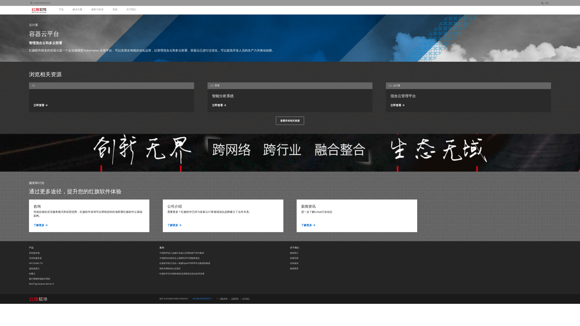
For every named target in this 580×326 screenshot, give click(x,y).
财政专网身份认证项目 (170, 269)
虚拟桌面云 (34, 269)
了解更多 (39, 225)
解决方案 (77, 9)
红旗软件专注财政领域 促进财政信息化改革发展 (182, 274)
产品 (61, 9)
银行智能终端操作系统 (39, 279)
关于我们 (131, 9)
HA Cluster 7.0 (36, 263)
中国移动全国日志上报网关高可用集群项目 (180, 258)
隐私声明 (223, 299)
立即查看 (39, 105)
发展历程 (294, 258)
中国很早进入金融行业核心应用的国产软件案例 (182, 253)
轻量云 (32, 274)
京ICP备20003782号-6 (202, 299)
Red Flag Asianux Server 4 (41, 284)
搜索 (547, 3)
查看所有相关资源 (290, 120)
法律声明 (234, 299)
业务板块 (294, 263)
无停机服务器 (35, 258)
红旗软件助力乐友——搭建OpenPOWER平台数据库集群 (185, 263)
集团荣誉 (294, 269)
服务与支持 (97, 9)
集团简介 (294, 253)
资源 (115, 9)
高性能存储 (34, 253)
